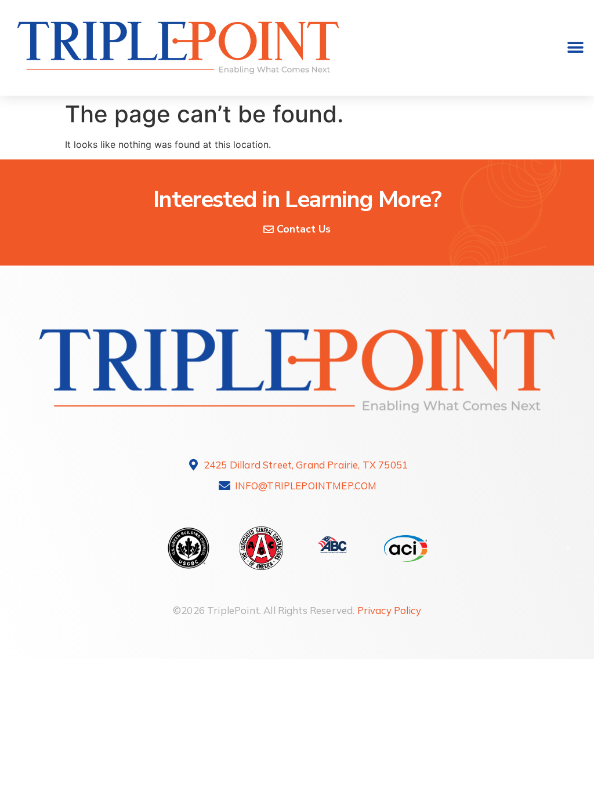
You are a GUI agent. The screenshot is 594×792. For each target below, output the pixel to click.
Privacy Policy (389, 610)
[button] (575, 48)
